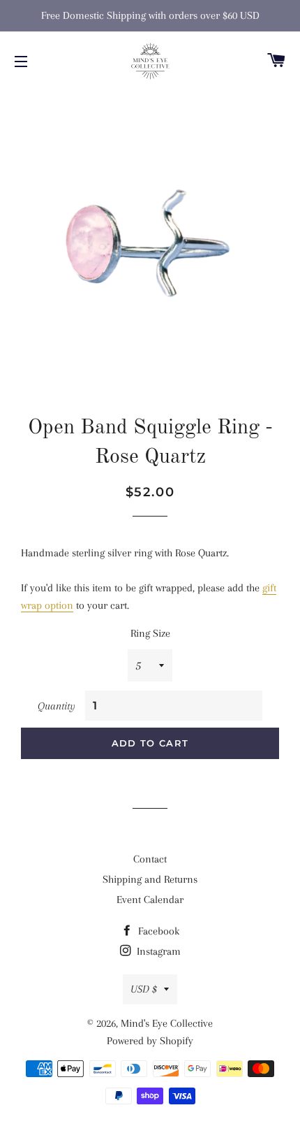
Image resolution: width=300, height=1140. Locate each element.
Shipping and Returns (150, 879)
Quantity (56, 706)
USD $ (143, 989)
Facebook (157, 931)
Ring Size (150, 633)
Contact (150, 859)
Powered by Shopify (150, 1040)
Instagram (157, 951)
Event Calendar (150, 899)
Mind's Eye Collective (167, 1023)
